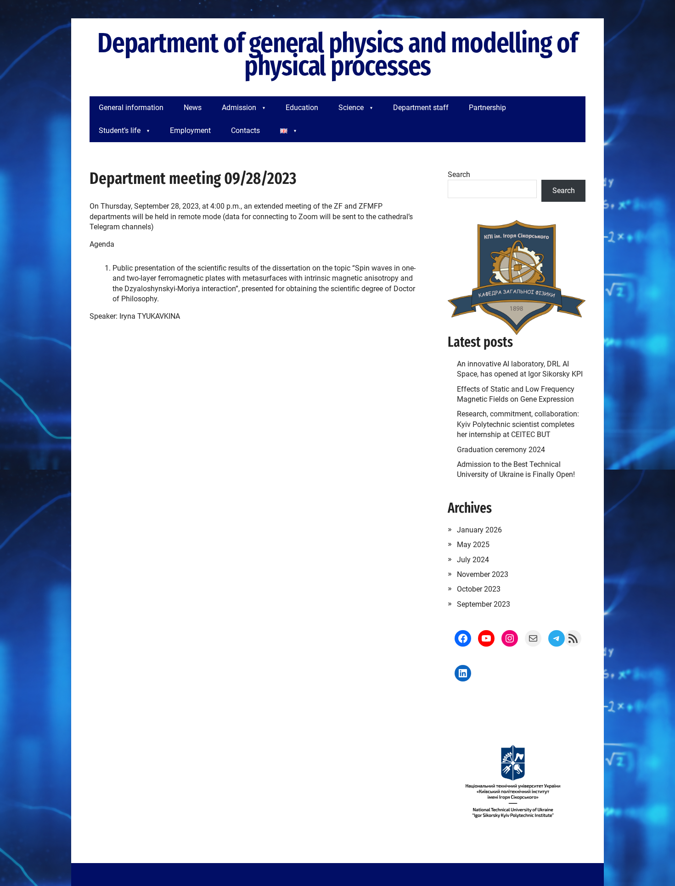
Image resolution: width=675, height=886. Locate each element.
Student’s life (120, 130)
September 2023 (483, 604)
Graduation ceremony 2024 (501, 449)
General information (131, 107)
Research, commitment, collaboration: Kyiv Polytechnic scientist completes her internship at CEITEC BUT (518, 424)
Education (302, 107)
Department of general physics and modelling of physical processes (337, 55)
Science (351, 107)
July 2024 (473, 559)
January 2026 (479, 530)
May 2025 (473, 544)
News (193, 107)
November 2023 (482, 574)
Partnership (487, 107)
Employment (190, 130)
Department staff (421, 107)
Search (459, 174)
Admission (239, 107)
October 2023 (479, 589)
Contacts (245, 130)
